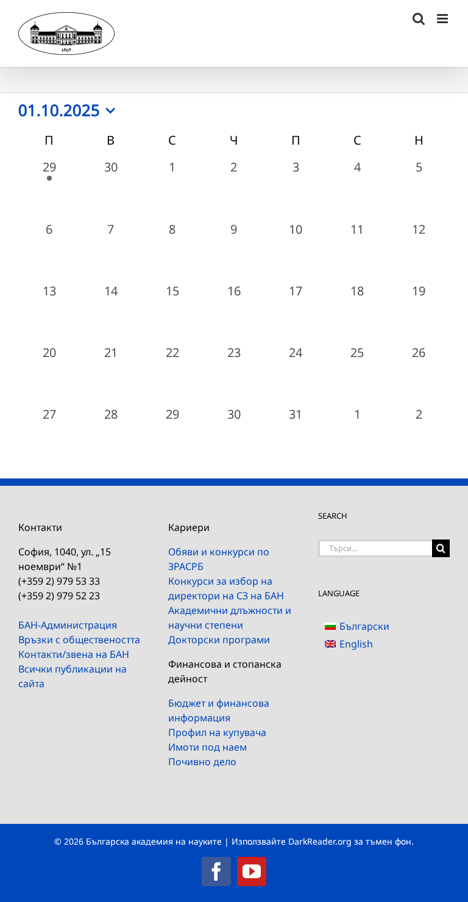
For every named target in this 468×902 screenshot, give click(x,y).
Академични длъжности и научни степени (229, 618)
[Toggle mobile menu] (443, 18)
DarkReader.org (320, 841)
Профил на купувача (217, 732)
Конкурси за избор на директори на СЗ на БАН (226, 588)
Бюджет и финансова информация (218, 710)
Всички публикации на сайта (72, 676)
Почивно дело (202, 761)
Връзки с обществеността (79, 639)
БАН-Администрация (67, 625)
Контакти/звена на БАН (73, 654)
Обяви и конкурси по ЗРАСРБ (218, 559)
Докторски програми (219, 639)
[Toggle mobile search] (419, 18)
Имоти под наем (207, 747)
